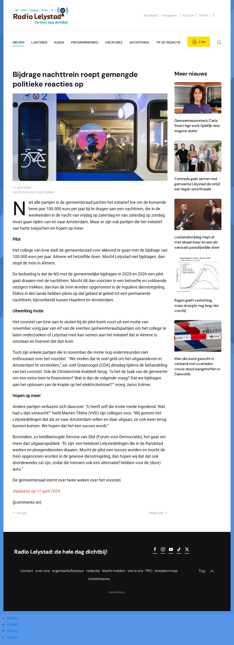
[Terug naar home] (41, 15)
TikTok (203, 15)
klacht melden (113, 570)
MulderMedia (117, 592)
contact (26, 570)
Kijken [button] (59, 42)
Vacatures (113, 42)
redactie (93, 570)
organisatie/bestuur (68, 570)
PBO (148, 570)
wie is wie (135, 570)
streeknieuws (99, 578)
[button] (219, 42)
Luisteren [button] (39, 42)
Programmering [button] (84, 42)
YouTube (188, 15)
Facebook (151, 15)
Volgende (156, 513)
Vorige (22, 513)
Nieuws (18, 42)
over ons (42, 570)
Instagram (169, 15)
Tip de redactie (168, 42)
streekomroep (166, 570)
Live (202, 42)
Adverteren (139, 42)
